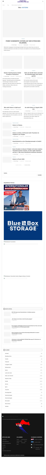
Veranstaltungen (23, 395)
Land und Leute (23, 373)
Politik (23, 381)
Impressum (4, 439)
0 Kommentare (26, 44)
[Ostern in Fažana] (7, 126)
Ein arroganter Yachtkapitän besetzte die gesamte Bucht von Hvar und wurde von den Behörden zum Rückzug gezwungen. (27, 326)
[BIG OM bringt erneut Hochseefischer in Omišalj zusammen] (7, 314)
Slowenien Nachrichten (6, 450)
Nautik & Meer (23, 378)
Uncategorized (23, 392)
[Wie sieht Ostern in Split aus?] (12, 96)
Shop (3, 448)
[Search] (42, 1)
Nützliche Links (6, 437)
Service (23, 384)
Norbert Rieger (14, 44)
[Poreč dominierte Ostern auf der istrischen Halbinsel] (23, 23)
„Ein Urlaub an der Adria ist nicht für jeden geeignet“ (22, 318)
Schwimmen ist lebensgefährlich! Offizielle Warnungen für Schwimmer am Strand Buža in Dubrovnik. (26, 340)
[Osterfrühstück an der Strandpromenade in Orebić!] (7, 142)
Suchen (5, 173)
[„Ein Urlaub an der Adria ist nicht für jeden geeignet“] (7, 320)
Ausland (23, 353)
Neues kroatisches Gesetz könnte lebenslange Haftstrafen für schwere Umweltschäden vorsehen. (25, 333)
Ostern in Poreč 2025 (18, 159)
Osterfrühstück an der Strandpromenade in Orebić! (27, 141)
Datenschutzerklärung (6, 443)
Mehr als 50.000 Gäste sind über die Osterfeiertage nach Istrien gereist (33, 74)
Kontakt (3, 445)
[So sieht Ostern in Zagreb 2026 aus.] (33, 96)
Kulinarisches (23, 367)
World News (23, 403)
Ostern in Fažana (17, 125)
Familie (23, 359)
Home (4, 5)
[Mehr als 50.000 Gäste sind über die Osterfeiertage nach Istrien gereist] (33, 62)
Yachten (23, 406)
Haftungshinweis (5, 441)
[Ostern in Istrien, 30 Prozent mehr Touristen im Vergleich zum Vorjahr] (7, 133)
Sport (23, 387)
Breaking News (23, 356)
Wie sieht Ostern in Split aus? (12, 107)
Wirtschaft (23, 400)
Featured (23, 361)
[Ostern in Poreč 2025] (7, 160)
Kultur (23, 370)
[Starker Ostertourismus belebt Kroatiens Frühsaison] (12, 62)
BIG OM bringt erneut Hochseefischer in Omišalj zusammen (23, 312)
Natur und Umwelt (23, 375)
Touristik (23, 389)
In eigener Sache (23, 364)
